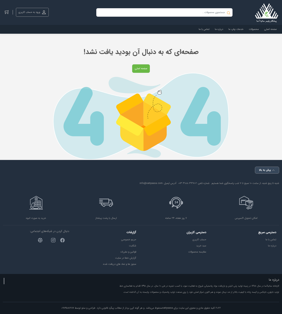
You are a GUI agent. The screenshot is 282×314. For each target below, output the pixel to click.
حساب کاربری (199, 240)
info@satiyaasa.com (151, 183)
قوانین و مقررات (128, 252)
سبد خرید (201, 246)
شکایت (132, 246)
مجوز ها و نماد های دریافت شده (119, 264)
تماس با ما (271, 240)
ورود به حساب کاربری (29, 12)
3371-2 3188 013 (187, 183)
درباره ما (272, 246)
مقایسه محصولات (197, 252)
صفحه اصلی (141, 68)
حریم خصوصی (128, 240)
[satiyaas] (266, 12)
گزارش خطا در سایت (125, 258)
